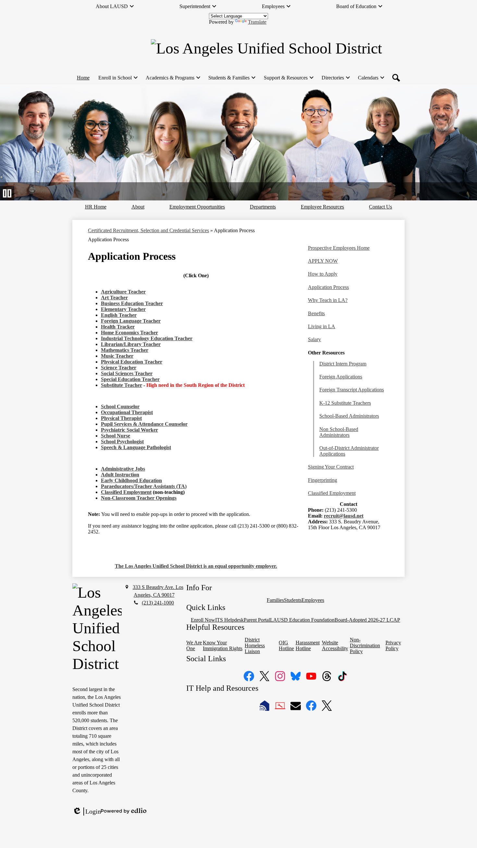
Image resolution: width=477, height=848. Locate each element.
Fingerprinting (322, 480)
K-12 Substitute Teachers (345, 403)
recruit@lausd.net (343, 516)
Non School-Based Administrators (338, 432)
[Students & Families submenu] (231, 77)
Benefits (316, 313)
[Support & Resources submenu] (288, 77)
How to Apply (322, 274)
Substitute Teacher (121, 385)
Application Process (328, 287)
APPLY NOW (323, 261)
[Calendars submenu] (370, 77)
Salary (314, 339)
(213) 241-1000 (158, 602)
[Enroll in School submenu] (118, 77)
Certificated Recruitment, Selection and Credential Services (148, 230)
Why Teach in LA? (328, 300)
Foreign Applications (340, 376)
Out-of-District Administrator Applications (349, 451)
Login (86, 812)
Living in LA (321, 326)
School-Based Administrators (349, 416)
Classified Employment (126, 492)
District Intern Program (342, 363)
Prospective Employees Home (339, 248)
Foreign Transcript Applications (351, 389)
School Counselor (120, 406)
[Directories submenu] (335, 77)
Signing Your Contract (331, 467)
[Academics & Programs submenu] (172, 77)
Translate (257, 22)
